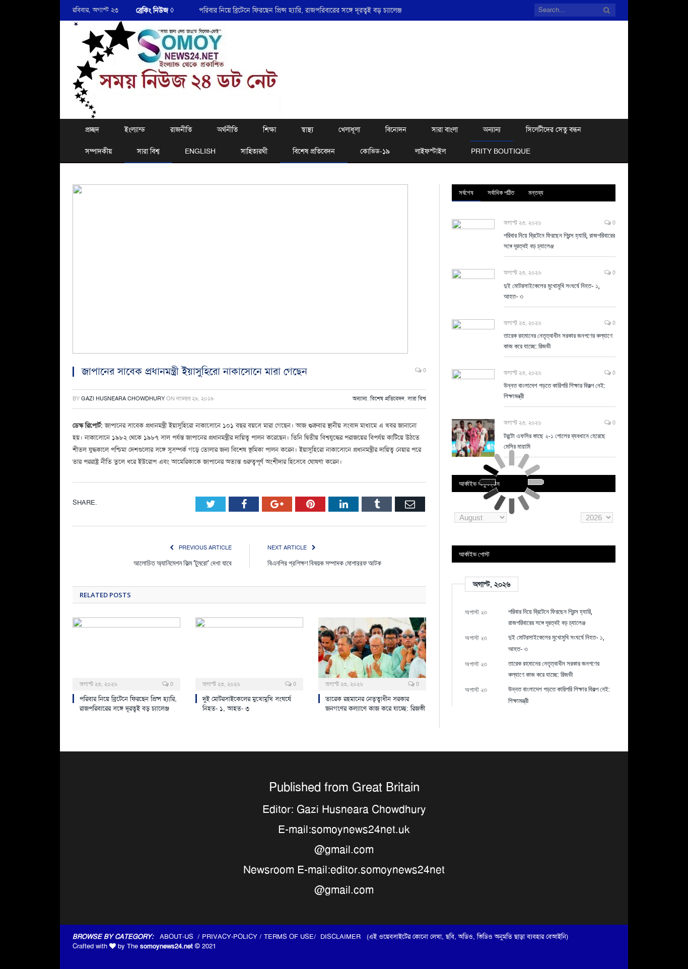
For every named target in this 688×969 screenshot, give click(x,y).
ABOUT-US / (181, 936)
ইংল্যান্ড (134, 129)
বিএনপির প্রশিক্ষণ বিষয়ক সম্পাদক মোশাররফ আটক (324, 563)
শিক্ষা (269, 129)
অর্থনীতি (227, 129)
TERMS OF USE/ (292, 936)
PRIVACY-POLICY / (233, 936)
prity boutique (500, 151)
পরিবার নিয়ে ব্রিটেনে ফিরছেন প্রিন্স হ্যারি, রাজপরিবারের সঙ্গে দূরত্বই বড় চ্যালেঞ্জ (300, 10)
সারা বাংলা (445, 129)
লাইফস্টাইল (430, 151)
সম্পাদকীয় (98, 151)
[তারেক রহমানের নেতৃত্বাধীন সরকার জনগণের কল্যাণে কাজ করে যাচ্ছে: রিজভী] (372, 652)
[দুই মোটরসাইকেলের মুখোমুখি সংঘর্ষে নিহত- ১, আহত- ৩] (249, 652)
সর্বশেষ (466, 192)
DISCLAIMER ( (344, 936)
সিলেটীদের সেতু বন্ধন (553, 129)
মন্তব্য (535, 192)
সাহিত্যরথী (254, 151)
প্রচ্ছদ (92, 129)
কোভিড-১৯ (375, 151)
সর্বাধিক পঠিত (501, 192)
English (200, 151)
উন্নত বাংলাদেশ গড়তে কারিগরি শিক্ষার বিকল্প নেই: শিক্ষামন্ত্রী (554, 390)
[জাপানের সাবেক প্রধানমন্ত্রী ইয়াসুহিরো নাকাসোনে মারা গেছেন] (249, 270)
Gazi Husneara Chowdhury (123, 398)
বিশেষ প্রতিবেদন (314, 151)
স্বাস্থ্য (307, 129)
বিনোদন (395, 129)
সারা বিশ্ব (148, 151)
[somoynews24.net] (178, 68)
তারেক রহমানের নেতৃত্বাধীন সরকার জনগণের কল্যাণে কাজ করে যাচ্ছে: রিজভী (375, 704)
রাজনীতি (181, 129)
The (160, 946)
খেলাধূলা (349, 129)
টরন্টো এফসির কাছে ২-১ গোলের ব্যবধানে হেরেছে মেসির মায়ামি (554, 441)
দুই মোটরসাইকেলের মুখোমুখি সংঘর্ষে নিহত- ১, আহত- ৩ (246, 704)
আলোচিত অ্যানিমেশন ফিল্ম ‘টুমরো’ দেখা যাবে (182, 563)
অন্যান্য (492, 129)
